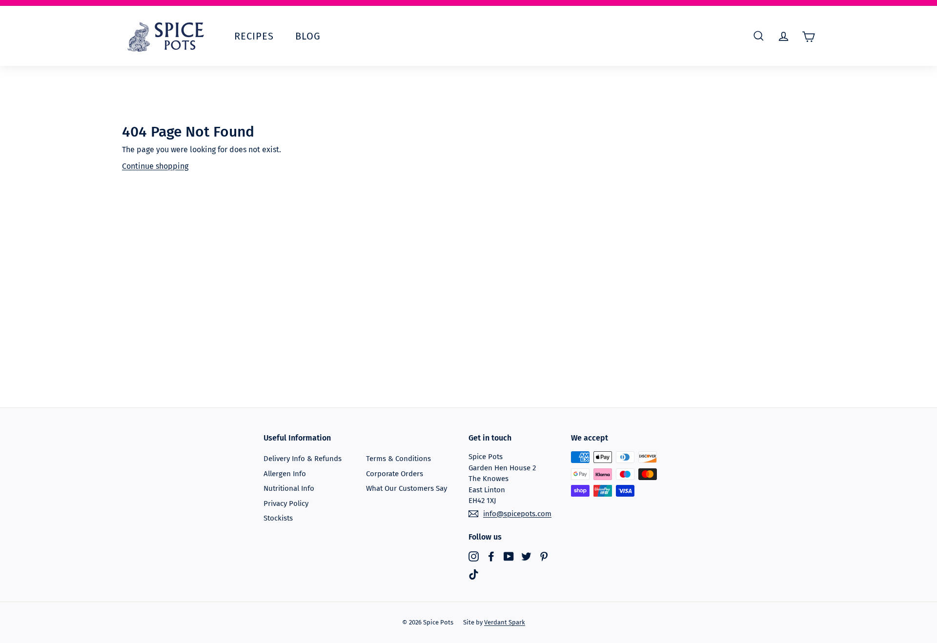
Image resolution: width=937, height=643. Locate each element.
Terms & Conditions (398, 458)
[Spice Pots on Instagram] (473, 556)
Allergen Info (285, 473)
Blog (308, 36)
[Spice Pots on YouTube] (509, 556)
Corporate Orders (394, 473)
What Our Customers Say (406, 488)
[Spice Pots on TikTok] (473, 574)
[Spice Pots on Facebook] (491, 556)
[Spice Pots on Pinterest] (544, 556)
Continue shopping (155, 166)
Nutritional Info (289, 488)
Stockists (278, 518)
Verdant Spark (504, 622)
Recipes (254, 36)
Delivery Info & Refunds (303, 458)
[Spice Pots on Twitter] (526, 556)
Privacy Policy (286, 503)
